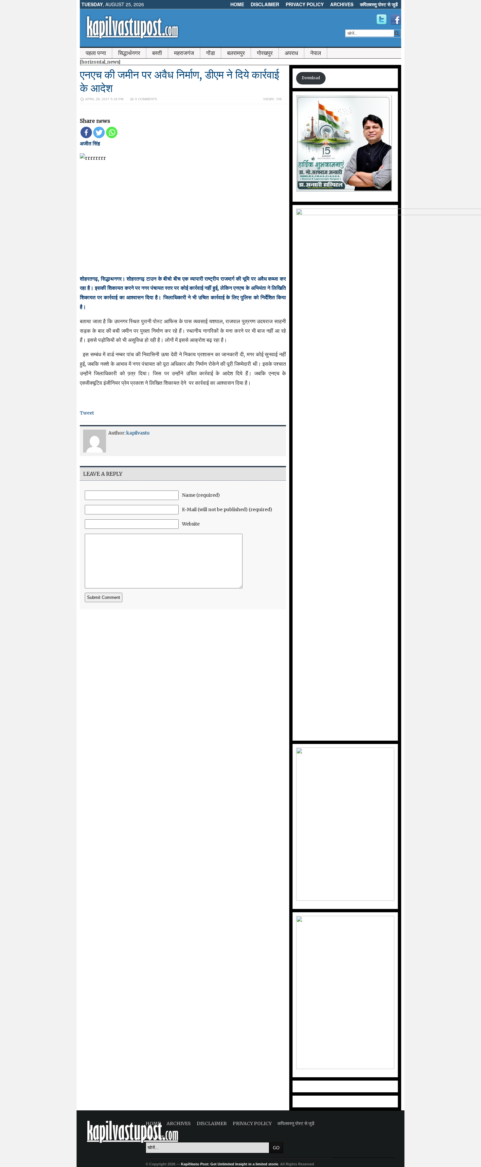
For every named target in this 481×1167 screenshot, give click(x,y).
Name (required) (201, 495)
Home (237, 4)
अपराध (291, 53)
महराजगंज (184, 53)
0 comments (146, 99)
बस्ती (157, 53)
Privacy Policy (305, 4)
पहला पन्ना (96, 53)
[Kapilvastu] (381, 19)
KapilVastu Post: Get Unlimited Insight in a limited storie (229, 1164)
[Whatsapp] (111, 132)
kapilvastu (138, 433)
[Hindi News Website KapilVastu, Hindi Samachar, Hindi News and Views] (132, 40)
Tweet (87, 413)
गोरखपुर (265, 53)
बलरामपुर (236, 53)
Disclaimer (265, 4)
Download (311, 78)
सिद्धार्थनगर (129, 53)
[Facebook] (86, 132)
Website (191, 524)
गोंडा (210, 53)
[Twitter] (99, 132)
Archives (341, 4)
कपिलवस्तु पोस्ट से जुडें (379, 4)
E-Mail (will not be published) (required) (227, 509)
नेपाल (315, 53)
